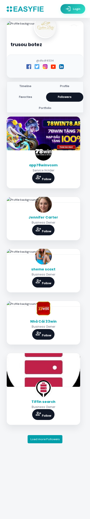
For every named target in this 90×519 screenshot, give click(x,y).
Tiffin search (43, 401)
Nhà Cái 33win (43, 321)
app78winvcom (43, 165)
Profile (64, 86)
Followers (65, 97)
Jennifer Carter (43, 217)
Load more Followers (45, 439)
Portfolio (45, 108)
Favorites (25, 97)
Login (72, 9)
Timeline (25, 86)
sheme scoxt (43, 269)
